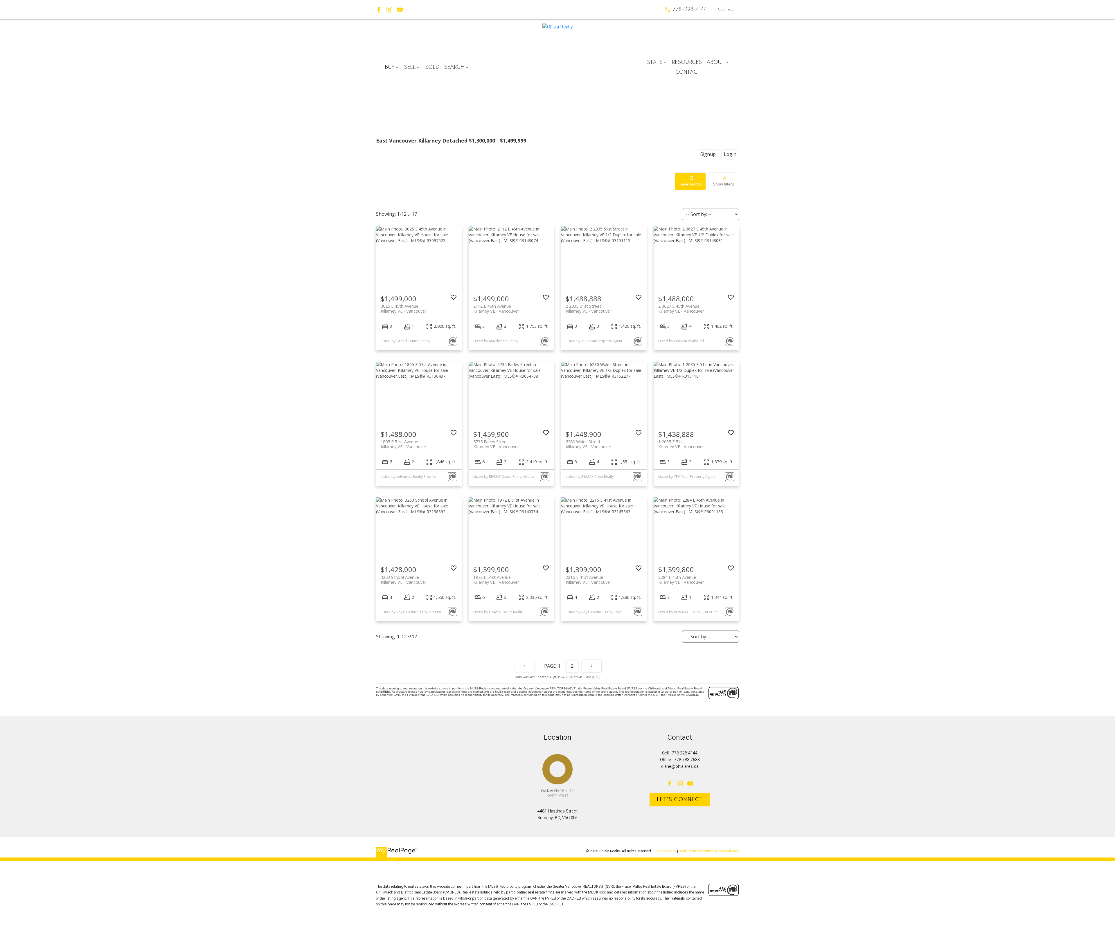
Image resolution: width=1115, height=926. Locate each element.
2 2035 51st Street (588, 308)
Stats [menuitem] (655, 62)
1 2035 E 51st (681, 444)
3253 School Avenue (403, 579)
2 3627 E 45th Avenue (681, 308)
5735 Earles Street (496, 444)
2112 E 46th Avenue (496, 308)
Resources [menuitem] (687, 62)
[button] (686, 9)
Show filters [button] (723, 184)
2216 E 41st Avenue (588, 579)
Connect (725, 9)
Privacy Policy (665, 851)
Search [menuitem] (454, 67)
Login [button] (730, 154)
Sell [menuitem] (410, 67)
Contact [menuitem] (688, 72)
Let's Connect (680, 799)
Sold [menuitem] (432, 67)
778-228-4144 (690, 9)
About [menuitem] (715, 62)
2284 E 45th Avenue (681, 579)
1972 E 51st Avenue (496, 579)
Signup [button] (708, 154)
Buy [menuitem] (390, 67)
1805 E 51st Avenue (403, 444)
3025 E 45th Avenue (403, 308)
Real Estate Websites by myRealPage (709, 851)
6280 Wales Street (588, 444)
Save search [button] (690, 184)
